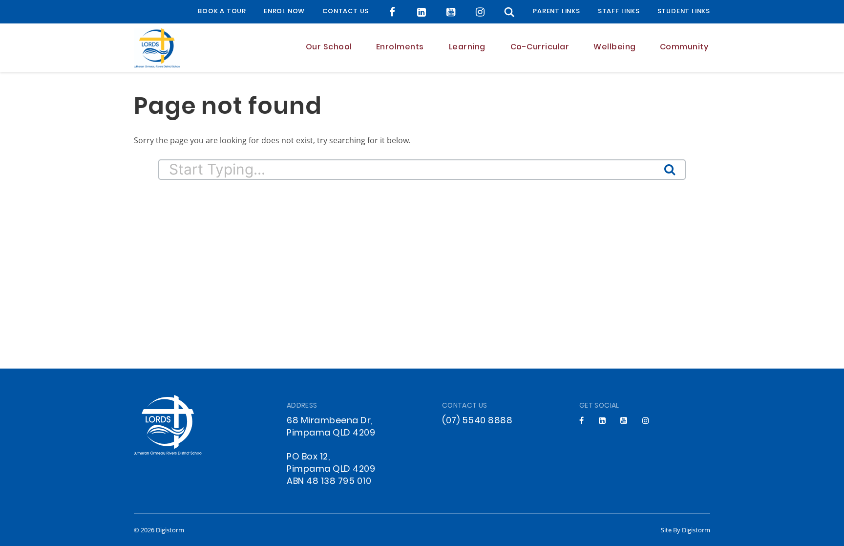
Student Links (683, 11)
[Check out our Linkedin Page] (421, 12)
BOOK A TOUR (222, 11)
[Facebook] (392, 12)
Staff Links (619, 11)
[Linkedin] (602, 420)
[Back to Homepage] (157, 47)
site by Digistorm (685, 529)
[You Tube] (451, 12)
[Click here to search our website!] (509, 12)
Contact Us (345, 11)
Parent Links (556, 11)
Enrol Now (284, 11)
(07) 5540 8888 (477, 421)
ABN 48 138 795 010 (329, 482)
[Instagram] (480, 12)
